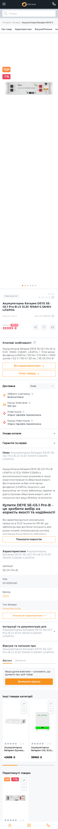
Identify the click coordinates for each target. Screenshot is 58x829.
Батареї (16, 22)
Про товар (6, 29)
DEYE (6, 596)
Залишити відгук (29, 681)
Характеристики (23, 29)
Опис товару (27, 373)
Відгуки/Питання (43, 29)
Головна (6, 22)
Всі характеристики (27, 365)
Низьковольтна (12, 608)
